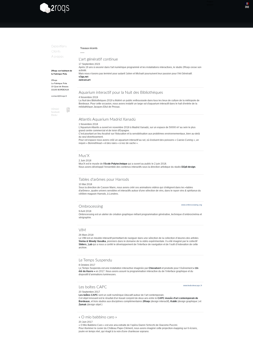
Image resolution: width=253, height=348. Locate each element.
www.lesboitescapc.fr (192, 285)
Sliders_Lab (85, 244)
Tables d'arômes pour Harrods (104, 180)
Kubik (173, 301)
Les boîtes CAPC (93, 287)
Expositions (59, 46)
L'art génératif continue (98, 59)
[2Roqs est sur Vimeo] (55, 109)
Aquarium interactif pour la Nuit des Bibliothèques (121, 93)
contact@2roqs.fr (59, 96)
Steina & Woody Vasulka (92, 241)
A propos (57, 56)
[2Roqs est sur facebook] (55, 112)
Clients (55, 51)
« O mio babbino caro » (98, 317)
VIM (82, 230)
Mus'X (84, 156)
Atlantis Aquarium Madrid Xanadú (107, 119)
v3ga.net (83, 76)
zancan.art (85, 79)
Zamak (82, 304)
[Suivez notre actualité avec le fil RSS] (68, 110)
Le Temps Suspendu (95, 260)
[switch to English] (247, 7)
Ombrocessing (91, 206)
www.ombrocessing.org (191, 205)
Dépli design (188, 166)
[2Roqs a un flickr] (55, 115)
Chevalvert (155, 268)
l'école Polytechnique (115, 163)
